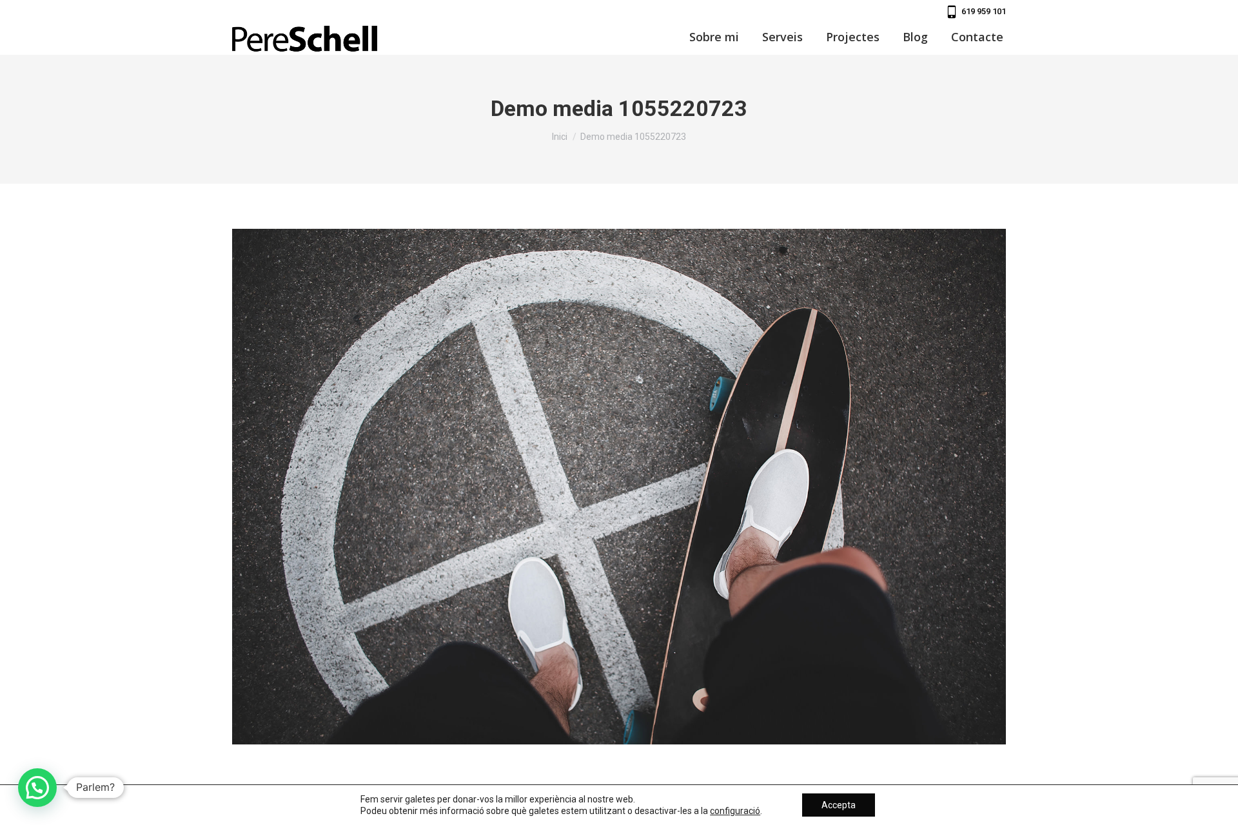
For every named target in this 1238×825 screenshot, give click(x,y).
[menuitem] (714, 36)
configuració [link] (735, 811)
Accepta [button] (838, 805)
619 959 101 (983, 11)
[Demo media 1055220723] (619, 486)
